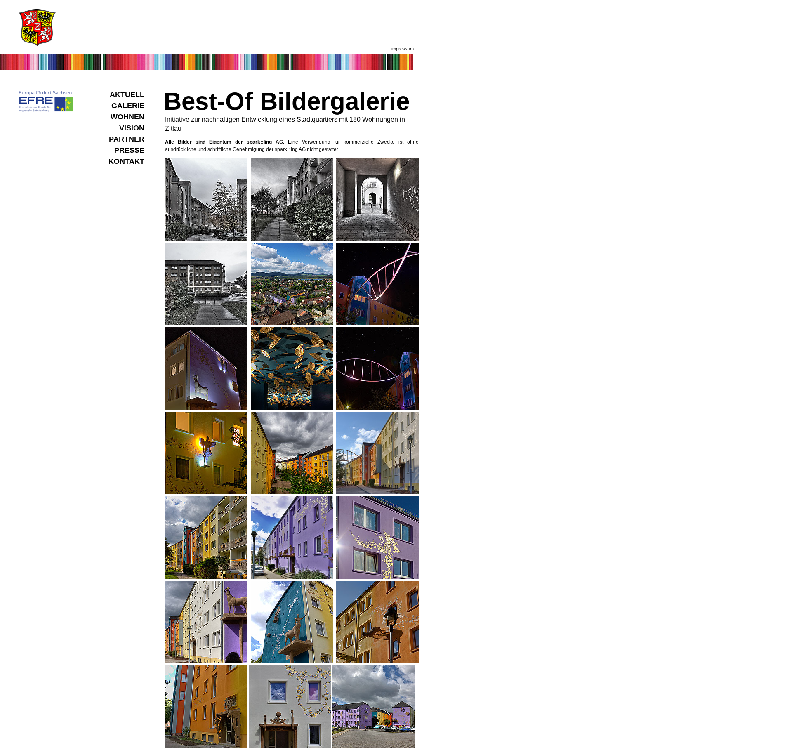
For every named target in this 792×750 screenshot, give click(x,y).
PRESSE (129, 150)
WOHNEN (127, 117)
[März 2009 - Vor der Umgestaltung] (206, 239)
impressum (402, 48)
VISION (131, 128)
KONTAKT (126, 161)
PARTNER (126, 139)
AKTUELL (127, 94)
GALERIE (127, 105)
